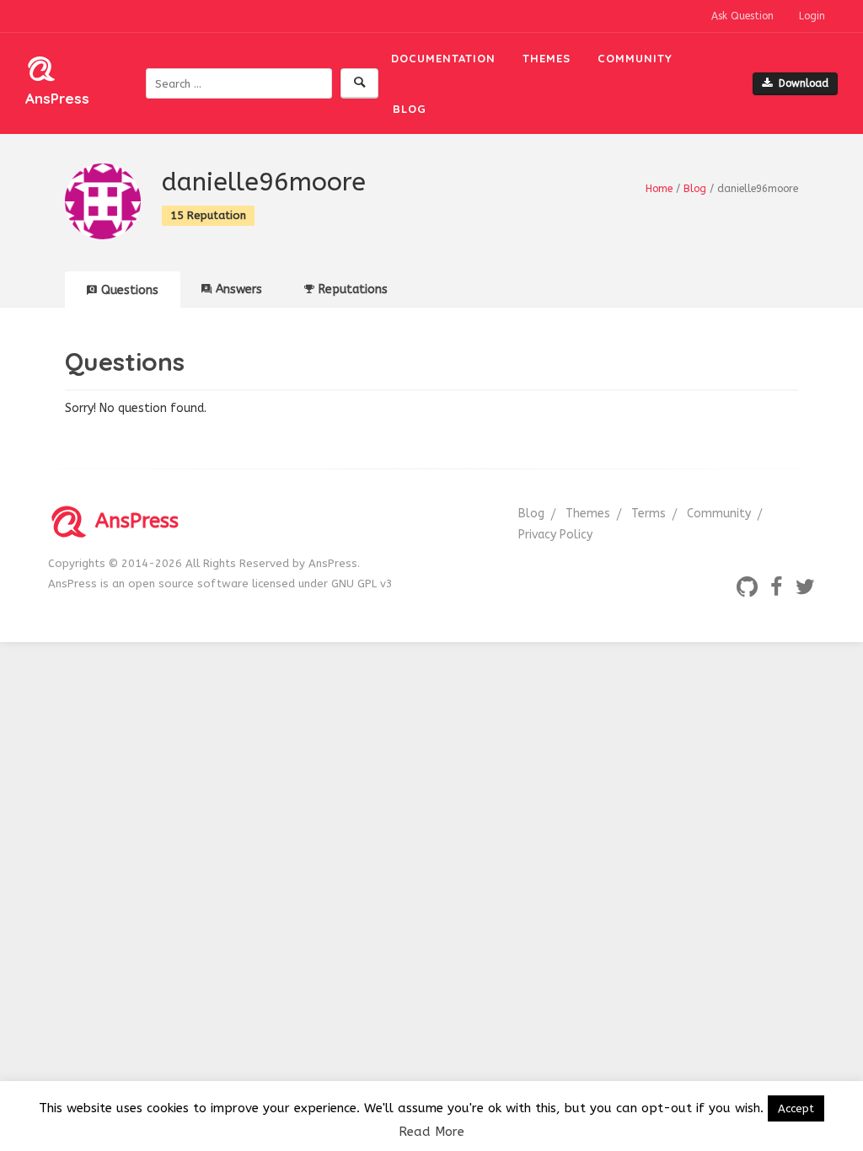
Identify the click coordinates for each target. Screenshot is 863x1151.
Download (803, 83)
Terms (648, 513)
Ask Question (742, 16)
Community (635, 58)
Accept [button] (796, 1108)
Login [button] (812, 16)
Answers (239, 289)
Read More (431, 1131)
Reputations (353, 289)
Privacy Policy (555, 534)
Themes (547, 58)
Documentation (443, 58)
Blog (409, 108)
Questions (129, 290)
